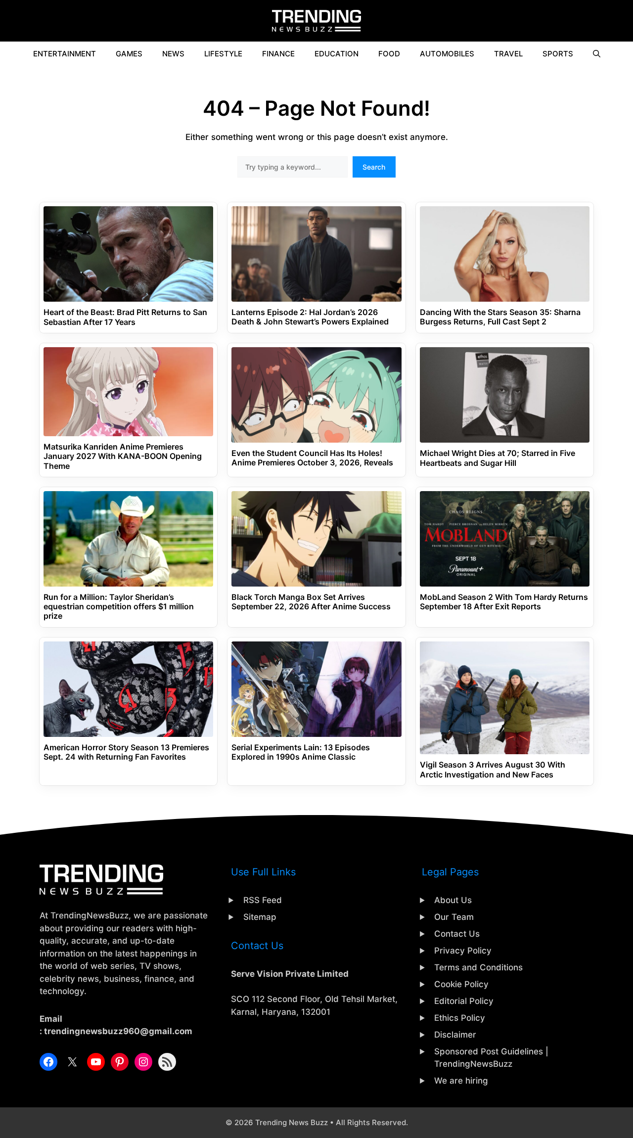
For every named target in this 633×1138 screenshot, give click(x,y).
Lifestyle (223, 53)
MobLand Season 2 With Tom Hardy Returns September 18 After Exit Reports (504, 601)
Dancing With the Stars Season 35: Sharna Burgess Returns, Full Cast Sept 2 (500, 317)
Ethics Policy (459, 1018)
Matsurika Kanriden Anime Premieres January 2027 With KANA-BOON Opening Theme (123, 456)
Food (389, 53)
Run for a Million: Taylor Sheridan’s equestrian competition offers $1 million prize (119, 606)
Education (337, 53)
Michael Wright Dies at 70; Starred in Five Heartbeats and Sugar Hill (497, 458)
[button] (596, 54)
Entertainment (64, 53)
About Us (453, 900)
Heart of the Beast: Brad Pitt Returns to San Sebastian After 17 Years (125, 317)
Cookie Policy (461, 984)
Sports (558, 53)
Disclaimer (455, 1035)
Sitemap (259, 917)
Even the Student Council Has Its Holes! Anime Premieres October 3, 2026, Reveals (312, 458)
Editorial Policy (464, 1001)
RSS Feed (262, 900)
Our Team (454, 917)
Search (373, 167)
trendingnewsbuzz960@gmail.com (118, 1031)
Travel (508, 53)
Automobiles (447, 53)
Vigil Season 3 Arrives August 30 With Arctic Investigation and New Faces (492, 769)
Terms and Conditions (478, 967)
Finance (278, 53)
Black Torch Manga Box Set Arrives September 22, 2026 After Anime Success (311, 601)
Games (129, 53)
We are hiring (461, 1081)
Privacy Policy (463, 951)
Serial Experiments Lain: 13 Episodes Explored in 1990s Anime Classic (300, 752)
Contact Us (457, 934)
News (173, 53)
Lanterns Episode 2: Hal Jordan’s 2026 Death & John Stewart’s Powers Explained (310, 317)
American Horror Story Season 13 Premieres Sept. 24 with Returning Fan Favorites (126, 752)
